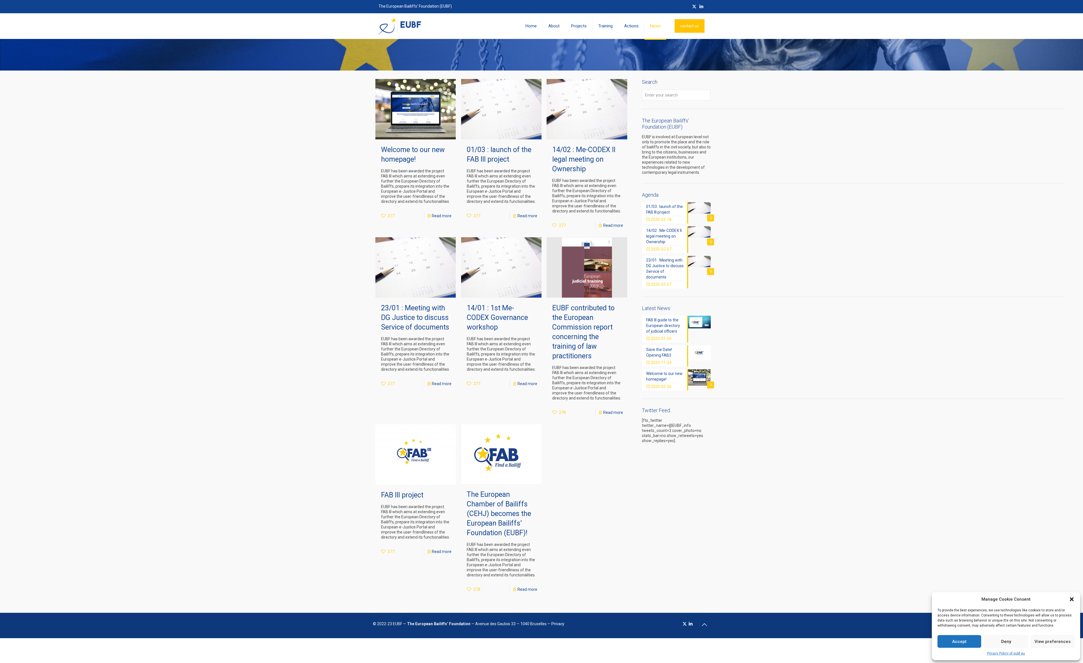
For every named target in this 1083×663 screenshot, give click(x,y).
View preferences (1052, 641)
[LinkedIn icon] (701, 6)
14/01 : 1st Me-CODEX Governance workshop (497, 317)
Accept (959, 641)
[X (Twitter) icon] (694, 6)
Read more (442, 216)
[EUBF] (399, 26)
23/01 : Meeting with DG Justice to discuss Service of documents (415, 317)
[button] (1072, 599)
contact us (689, 26)
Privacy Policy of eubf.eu (1006, 653)
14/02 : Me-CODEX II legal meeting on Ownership (583, 159)
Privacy (557, 624)
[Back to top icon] (704, 625)
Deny (1006, 641)
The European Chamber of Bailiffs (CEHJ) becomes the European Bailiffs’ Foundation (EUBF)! (499, 513)
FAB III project (402, 495)
